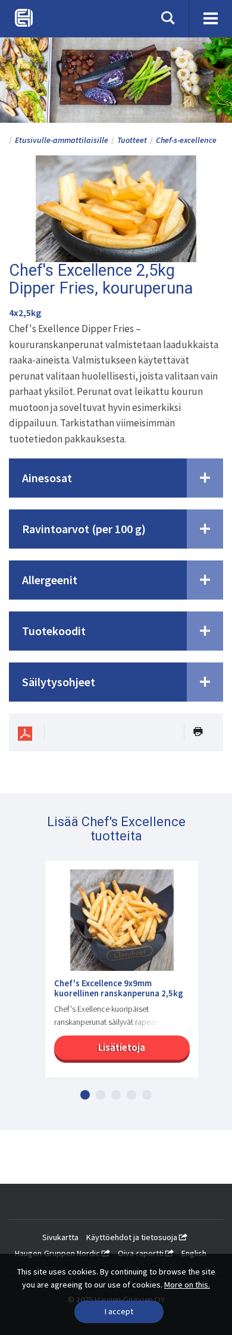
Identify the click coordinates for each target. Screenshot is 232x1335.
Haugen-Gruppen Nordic (58, 1253)
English (193, 1253)
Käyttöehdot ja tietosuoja (132, 1237)
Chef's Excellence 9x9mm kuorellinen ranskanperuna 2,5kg (118, 988)
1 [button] (85, 1095)
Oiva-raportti (141, 1253)
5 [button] (147, 1095)
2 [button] (100, 1095)
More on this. (187, 1284)
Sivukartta (60, 1237)
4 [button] (131, 1095)
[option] (116, 975)
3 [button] (116, 1095)
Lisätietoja (121, 1047)
